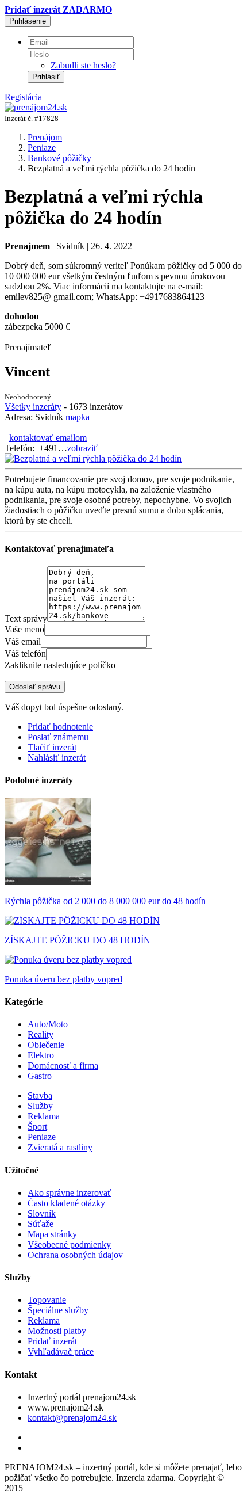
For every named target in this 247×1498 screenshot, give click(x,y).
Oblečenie (46, 1045)
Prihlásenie (27, 21)
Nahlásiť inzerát (57, 758)
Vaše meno (24, 629)
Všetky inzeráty (33, 406)
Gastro (40, 1076)
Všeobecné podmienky (69, 1244)
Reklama (44, 1116)
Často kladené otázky (66, 1203)
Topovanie (47, 1300)
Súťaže (40, 1224)
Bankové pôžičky (59, 158)
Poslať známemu (58, 737)
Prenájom (45, 137)
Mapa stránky (52, 1234)
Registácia (23, 97)
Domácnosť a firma (63, 1065)
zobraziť (82, 448)
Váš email (23, 641)
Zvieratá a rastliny (60, 1147)
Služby (40, 1106)
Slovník (42, 1213)
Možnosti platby (57, 1331)
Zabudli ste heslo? (83, 65)
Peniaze (42, 148)
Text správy (26, 618)
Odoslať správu (34, 687)
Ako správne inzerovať (69, 1193)
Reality (40, 1034)
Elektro (41, 1055)
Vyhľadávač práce (61, 1351)
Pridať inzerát (52, 1341)
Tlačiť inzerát (52, 747)
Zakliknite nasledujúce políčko (60, 665)
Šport (37, 1126)
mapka (77, 417)
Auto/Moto (48, 1024)
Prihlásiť (46, 77)
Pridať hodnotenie (60, 726)
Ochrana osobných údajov (75, 1255)
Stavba (40, 1095)
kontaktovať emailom (48, 438)
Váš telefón (25, 653)
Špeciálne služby (58, 1310)
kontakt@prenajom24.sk (72, 1418)
